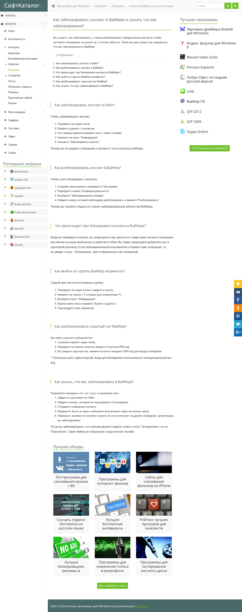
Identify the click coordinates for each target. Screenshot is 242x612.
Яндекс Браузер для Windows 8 (211, 45)
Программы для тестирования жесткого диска (154, 566)
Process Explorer (200, 67)
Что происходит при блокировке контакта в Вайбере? (88, 72)
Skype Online (197, 131)
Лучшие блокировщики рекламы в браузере (71, 566)
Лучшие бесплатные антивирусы (112, 524)
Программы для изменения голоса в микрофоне (112, 566)
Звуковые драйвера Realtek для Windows (210, 31)
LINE (190, 91)
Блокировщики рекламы (22, 58)
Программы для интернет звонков (112, 481)
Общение (13, 70)
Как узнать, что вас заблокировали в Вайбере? (84, 85)
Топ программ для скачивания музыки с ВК (71, 481)
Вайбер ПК (196, 101)
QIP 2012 (194, 111)
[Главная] (24, 5)
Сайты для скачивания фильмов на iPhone (153, 481)
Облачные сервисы (20, 86)
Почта (11, 81)
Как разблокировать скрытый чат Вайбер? (82, 81)
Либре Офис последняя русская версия (207, 79)
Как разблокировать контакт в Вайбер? (79, 67)
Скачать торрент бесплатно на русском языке (71, 524)
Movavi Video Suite (202, 57)
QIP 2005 (194, 121)
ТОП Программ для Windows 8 (209, 148)
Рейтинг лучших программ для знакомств (154, 524)
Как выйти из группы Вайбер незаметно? (80, 76)
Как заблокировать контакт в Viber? (77, 63)
